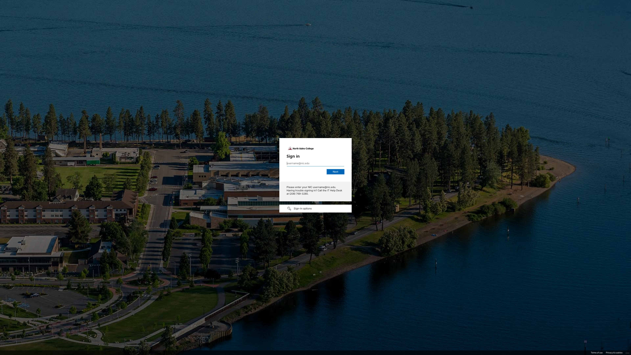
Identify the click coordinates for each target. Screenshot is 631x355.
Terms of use (597, 352)
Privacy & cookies (614, 352)
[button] (315, 209)
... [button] (628, 352)
